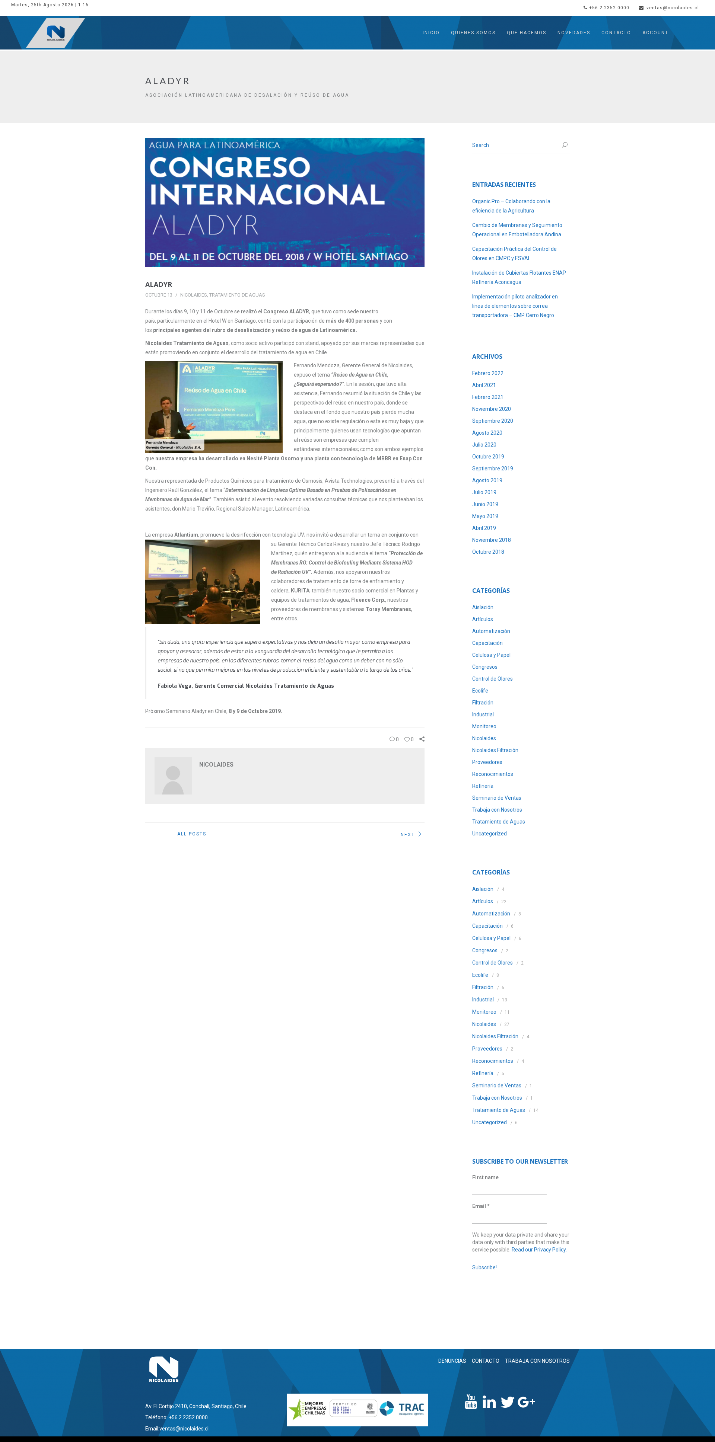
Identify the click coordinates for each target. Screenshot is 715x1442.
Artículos (482, 619)
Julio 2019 (484, 492)
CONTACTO (485, 1361)
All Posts (191, 834)
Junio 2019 (485, 504)
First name (485, 1177)
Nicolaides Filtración (495, 750)
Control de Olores (492, 679)
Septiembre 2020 (492, 421)
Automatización (491, 631)
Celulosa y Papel (491, 655)
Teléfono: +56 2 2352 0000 (176, 1417)
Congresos (485, 667)
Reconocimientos (492, 774)
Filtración (482, 703)
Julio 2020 (484, 445)
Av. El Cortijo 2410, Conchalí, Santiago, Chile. (196, 1406)
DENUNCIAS (452, 1361)
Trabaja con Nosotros (497, 810)
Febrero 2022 (487, 373)
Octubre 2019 (488, 457)
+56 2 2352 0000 (609, 7)
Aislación (482, 607)
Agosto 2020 (487, 433)
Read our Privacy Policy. (539, 1250)
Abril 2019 (484, 528)
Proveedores (487, 762)
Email (481, 1206)
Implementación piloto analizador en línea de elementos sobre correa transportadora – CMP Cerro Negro (515, 306)
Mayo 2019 (485, 516)
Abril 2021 (484, 385)
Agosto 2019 (487, 480)
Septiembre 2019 (492, 468)
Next (408, 834)
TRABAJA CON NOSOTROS (537, 1361)
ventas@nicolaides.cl (672, 7)
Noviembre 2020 (491, 409)
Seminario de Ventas (496, 798)
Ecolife (480, 691)
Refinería (482, 786)
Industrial (483, 714)
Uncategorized (489, 834)
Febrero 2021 (487, 397)
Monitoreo (484, 726)
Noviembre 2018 (491, 540)
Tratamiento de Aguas (237, 295)
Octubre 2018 (488, 552)
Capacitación (487, 643)
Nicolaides (193, 295)
